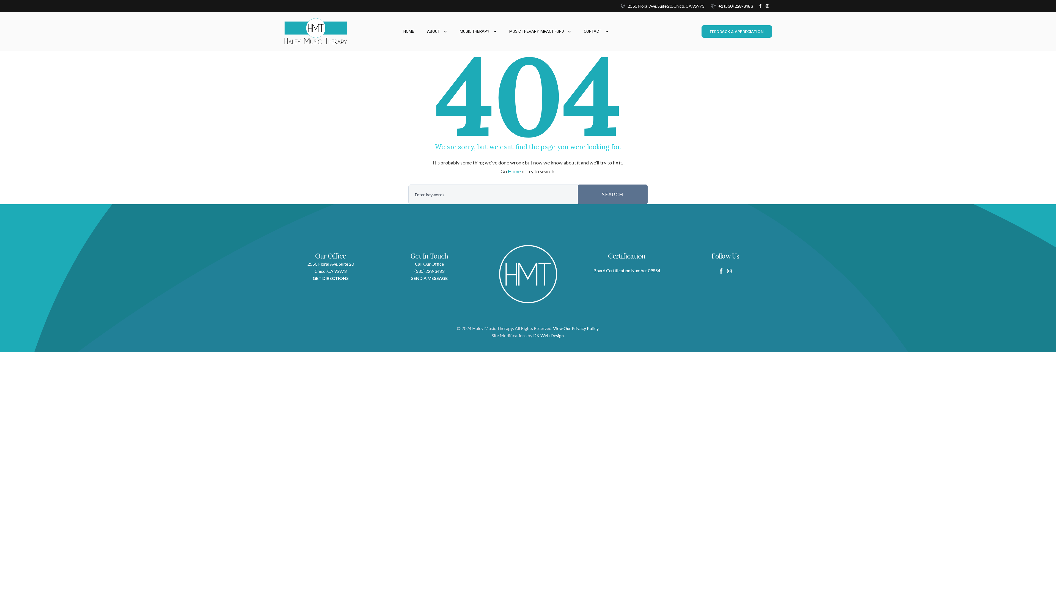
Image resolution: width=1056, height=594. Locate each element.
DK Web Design (548, 335)
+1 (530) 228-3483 (735, 6)
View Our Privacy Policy (575, 328)
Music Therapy (475, 31)
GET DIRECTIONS (331, 278)
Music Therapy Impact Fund (536, 31)
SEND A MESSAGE (429, 278)
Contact (592, 31)
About (433, 31)
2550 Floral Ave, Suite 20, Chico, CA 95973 (666, 6)
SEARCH (612, 194)
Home (408, 31)
